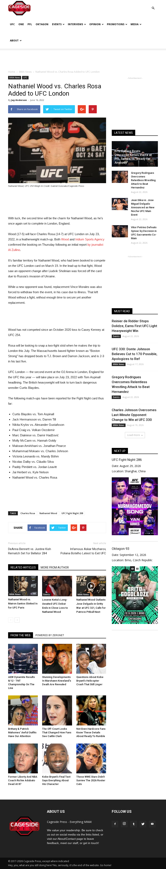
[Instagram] (124, 824)
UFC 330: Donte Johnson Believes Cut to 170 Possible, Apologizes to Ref (134, 354)
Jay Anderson (19, 100)
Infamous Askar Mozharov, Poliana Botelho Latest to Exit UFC (83, 551)
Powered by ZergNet (49, 635)
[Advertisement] (83, 58)
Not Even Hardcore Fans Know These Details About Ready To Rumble (90, 732)
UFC (12, 24)
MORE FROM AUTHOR (55, 567)
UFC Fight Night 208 (72, 513)
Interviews (75, 24)
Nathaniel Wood (48, 513)
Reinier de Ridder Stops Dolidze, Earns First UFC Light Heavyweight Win (134, 326)
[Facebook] (115, 824)
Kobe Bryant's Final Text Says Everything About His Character (56, 780)
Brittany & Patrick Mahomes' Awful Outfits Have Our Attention (22, 732)
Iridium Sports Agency (89, 239)
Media (134, 24)
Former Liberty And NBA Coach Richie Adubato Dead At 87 (22, 780)
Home (11, 71)
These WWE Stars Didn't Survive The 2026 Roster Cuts (90, 780)
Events (57, 24)
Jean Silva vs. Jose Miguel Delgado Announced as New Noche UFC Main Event (142, 207)
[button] (153, 5)
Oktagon (42, 24)
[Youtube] (152, 824)
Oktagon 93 (120, 549)
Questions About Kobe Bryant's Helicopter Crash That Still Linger (89, 681)
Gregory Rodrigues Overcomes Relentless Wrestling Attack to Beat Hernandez (143, 180)
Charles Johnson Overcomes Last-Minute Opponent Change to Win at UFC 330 (134, 415)
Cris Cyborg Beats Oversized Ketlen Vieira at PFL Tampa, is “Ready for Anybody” (133, 156)
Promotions (115, 24)
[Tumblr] (133, 824)
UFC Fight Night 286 (127, 460)
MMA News (14, 77)
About (14, 40)
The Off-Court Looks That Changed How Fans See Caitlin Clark (56, 732)
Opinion (95, 24)
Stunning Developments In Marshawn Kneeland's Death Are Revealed (56, 681)
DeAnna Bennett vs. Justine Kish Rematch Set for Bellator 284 (29, 551)
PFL (30, 24)
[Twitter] (143, 824)
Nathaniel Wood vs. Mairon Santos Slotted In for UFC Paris (22, 603)
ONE (21, 24)
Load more (133, 435)
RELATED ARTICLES (23, 567)
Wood (65, 239)
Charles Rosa (27, 513)
